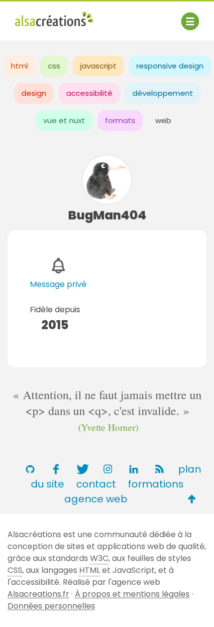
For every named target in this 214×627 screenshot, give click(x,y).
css (54, 66)
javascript (98, 66)
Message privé (58, 284)
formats (120, 120)
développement (162, 93)
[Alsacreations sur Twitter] (82, 469)
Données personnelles (51, 606)
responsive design (170, 66)
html (19, 66)
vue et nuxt (64, 120)
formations (156, 484)
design (33, 93)
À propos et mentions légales (132, 594)
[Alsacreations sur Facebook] (56, 469)
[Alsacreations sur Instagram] (107, 469)
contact (96, 484)
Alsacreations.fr (38, 594)
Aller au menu (42, 16)
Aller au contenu (113, 16)
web (163, 120)
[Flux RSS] (159, 469)
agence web (95, 499)
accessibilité (89, 93)
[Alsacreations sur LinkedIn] (133, 469)
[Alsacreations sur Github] (30, 469)
